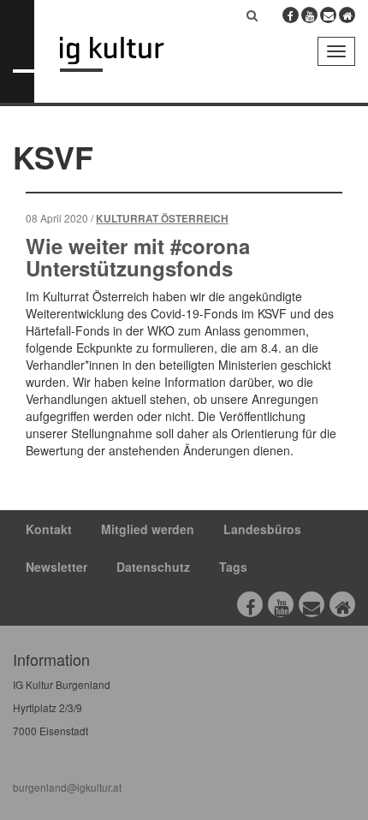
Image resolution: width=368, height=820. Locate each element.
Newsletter (56, 566)
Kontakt (49, 529)
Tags (233, 566)
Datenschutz (153, 566)
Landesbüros (262, 529)
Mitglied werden (147, 529)
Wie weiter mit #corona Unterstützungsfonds (138, 256)
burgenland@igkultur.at (67, 787)
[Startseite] (124, 54)
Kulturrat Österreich (162, 218)
